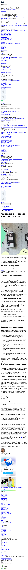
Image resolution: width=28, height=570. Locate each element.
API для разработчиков (6, 522)
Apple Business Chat (5, 505)
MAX (16, 16)
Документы (3, 531)
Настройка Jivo (5, 67)
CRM (21, 437)
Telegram (8, 18)
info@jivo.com (4, 555)
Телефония (3, 507)
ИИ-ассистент (12, 9)
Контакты (3, 533)
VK (1, 514)
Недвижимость (16, 80)
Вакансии (3, 527)
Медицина (4, 80)
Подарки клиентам (5, 536)
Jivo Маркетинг (20, 23)
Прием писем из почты (6, 513)
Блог (2, 526)
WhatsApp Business (5, 504)
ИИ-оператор (5, 9)
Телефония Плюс (6, 30)
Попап (3, 23)
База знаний (3, 48)
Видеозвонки (21, 30)
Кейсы (10, 57)
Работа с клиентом (17, 57)
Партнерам (3, 47)
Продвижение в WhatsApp (20, 25)
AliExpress (3, 517)
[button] (14, 4)
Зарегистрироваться (5, 104)
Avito (2, 516)
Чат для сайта (5, 16)
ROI (4, 354)
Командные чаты (5, 512)
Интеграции (14, 30)
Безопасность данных (6, 530)
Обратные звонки (10, 23)
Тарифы (3, 46)
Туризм (10, 80)
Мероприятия (4, 534)
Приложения (4, 50)
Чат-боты (11, 16)
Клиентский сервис (5, 12)
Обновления (5, 57)
